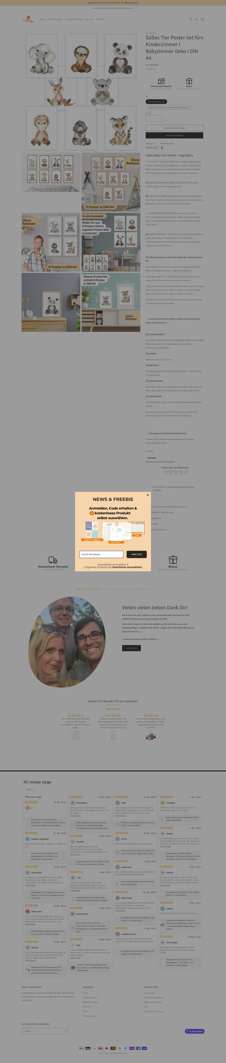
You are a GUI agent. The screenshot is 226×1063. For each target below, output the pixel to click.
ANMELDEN (136, 554)
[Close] (148, 495)
